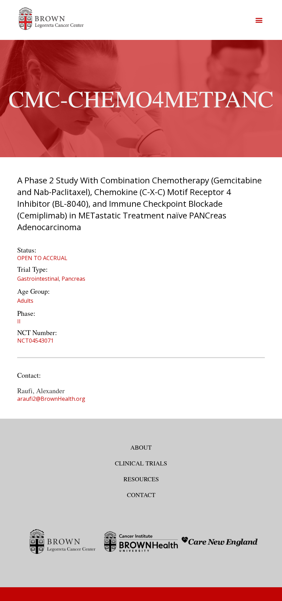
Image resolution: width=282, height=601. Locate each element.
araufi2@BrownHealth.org (51, 399)
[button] (258, 19)
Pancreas (73, 278)
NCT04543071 (35, 340)
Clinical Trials (141, 463)
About (141, 447)
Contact (141, 495)
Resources (141, 479)
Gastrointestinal (38, 278)
